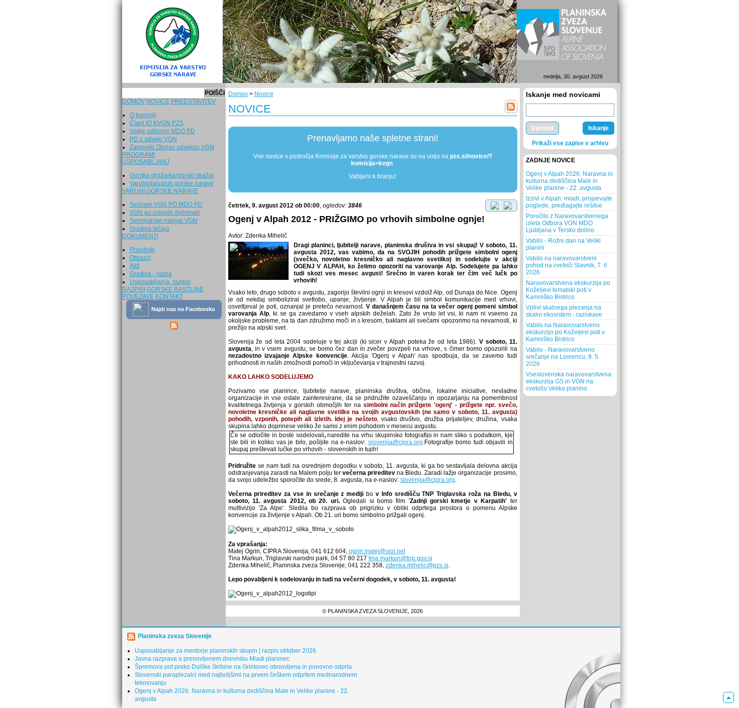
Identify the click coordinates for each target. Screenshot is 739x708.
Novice (263, 93)
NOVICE (157, 101)
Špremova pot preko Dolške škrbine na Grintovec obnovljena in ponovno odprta (243, 666)
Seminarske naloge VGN (164, 220)
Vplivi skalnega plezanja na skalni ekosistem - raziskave (564, 311)
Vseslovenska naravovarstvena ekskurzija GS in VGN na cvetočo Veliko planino (568, 381)
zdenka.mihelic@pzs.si (417, 565)
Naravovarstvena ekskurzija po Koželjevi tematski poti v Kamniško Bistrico (568, 289)
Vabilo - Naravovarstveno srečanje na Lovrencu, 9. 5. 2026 (563, 356)
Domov (238, 93)
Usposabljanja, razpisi (160, 281)
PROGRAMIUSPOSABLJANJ (145, 158)
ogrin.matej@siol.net (377, 551)
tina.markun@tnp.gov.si (400, 558)
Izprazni (542, 128)
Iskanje (598, 128)
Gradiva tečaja (149, 228)
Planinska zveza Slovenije (175, 636)
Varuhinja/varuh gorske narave (172, 183)
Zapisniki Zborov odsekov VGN (172, 147)
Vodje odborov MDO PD (162, 131)
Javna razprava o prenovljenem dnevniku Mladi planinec (212, 658)
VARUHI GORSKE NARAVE (160, 190)
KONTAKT (169, 296)
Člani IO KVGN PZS (156, 123)
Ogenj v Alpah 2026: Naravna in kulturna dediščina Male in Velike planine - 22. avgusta (569, 180)
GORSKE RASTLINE (175, 289)
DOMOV (133, 101)
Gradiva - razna (151, 273)
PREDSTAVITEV (193, 101)
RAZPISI (133, 289)
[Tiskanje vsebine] (508, 205)
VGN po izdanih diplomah (165, 212)
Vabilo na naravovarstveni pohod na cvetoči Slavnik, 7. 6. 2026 (567, 265)
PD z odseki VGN (153, 139)
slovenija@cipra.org (395, 442)
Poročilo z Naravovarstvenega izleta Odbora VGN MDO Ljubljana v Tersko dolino (567, 223)
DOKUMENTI (140, 236)
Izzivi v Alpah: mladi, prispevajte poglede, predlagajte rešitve (569, 202)
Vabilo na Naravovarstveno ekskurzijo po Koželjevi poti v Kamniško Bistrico (565, 332)
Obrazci (140, 257)
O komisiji (143, 115)
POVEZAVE (138, 296)
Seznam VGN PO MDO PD (166, 204)
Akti (135, 265)
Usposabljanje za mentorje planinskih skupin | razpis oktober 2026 (225, 650)
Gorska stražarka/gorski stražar (172, 175)
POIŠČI (215, 92)
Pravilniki (142, 249)
